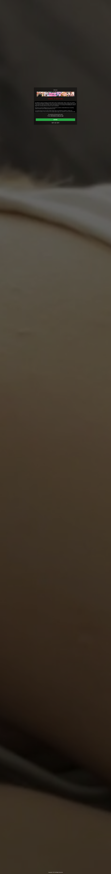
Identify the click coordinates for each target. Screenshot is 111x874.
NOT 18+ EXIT (55, 122)
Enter (55, 119)
